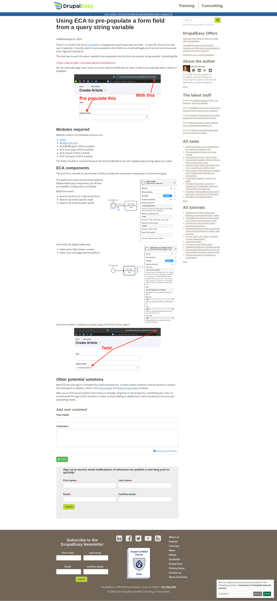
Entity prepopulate (128, 388)
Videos (172, 554)
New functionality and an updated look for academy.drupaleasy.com (200, 124)
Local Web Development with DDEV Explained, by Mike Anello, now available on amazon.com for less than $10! (201, 48)
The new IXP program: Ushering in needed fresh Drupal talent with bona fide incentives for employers (202, 186)
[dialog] (245, 588)
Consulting (212, 5)
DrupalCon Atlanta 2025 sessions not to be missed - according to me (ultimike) (202, 192)
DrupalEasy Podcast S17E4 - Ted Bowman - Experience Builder (200, 101)
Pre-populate (105, 388)
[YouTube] (148, 540)
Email (66, 494)
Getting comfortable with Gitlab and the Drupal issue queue (200, 131)
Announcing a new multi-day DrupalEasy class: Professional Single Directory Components (203, 173)
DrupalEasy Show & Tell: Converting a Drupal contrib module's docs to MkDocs (201, 109)
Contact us (175, 572)
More (185, 86)
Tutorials (174, 546)
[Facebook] (129, 540)
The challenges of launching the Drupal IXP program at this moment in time (202, 219)
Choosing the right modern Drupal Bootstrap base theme (200, 224)
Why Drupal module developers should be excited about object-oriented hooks (203, 250)
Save (63, 459)
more (185, 201)
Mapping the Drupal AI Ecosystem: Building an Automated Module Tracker (201, 116)
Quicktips (174, 559)
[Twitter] (210, 71)
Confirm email (127, 494)
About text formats (166, 451)
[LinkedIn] (199, 71)
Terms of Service (178, 577)
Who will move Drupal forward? (199, 196)
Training (186, 5)
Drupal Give (175, 563)
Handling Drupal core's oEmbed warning (203, 247)
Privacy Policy (177, 568)
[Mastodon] (204, 71)
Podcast (173, 541)
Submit (69, 506)
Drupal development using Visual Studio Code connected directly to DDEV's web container (203, 231)
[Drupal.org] (193, 71)
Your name (62, 414)
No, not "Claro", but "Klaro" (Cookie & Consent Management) (201, 237)
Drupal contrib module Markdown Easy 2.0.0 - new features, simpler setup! (202, 166)
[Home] (73, 5)
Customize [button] (223, 593)
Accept (267, 593)
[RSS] (158, 540)
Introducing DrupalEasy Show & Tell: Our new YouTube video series (203, 161)
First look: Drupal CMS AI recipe (199, 244)
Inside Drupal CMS (193, 241)
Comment (62, 426)
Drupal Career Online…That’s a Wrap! (201, 157)
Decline (257, 593)
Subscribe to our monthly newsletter (198, 55)
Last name (125, 480)
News (172, 550)
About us (174, 537)
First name (69, 480)
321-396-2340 (168, 587)
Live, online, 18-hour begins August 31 (139, 14)
